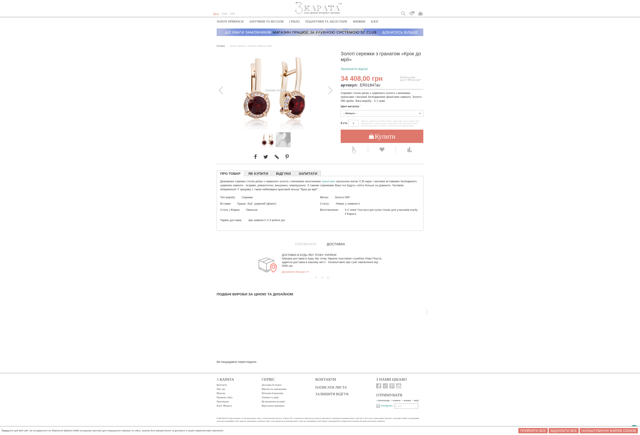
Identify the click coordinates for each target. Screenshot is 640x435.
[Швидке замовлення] (354, 149)
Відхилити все (563, 431)
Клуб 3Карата (224, 405)
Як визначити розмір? (273, 401)
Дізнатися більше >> (295, 272)
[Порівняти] (409, 149)
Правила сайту (225, 397)
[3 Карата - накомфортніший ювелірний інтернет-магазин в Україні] (318, 6)
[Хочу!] (381, 149)
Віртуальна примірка (273, 405)
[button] (224, 14)
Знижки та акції (270, 397)
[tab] (230, 173)
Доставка (336, 244)
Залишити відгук (354, 69)
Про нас (221, 389)
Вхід (216, 13)
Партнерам (223, 401)
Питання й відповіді (272, 393)
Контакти (222, 385)
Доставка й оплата (272, 385)
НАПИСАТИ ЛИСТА (331, 387)
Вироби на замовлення (274, 389)
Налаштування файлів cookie (609, 431)
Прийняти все (533, 431)
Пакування (305, 244)
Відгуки (221, 393)
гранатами (328, 181)
